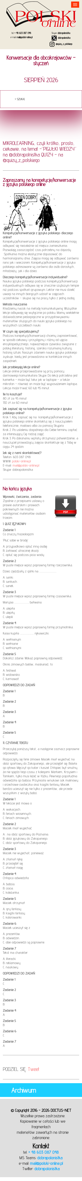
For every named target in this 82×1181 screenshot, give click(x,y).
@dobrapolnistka (24, 154)
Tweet (33, 1069)
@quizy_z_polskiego (63, 43)
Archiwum (23, 1090)
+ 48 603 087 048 (22, 32)
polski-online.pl (21, 461)
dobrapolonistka (64, 32)
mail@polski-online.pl (24, 37)
